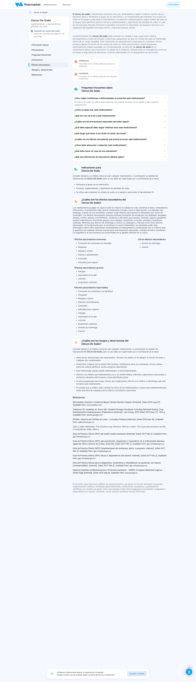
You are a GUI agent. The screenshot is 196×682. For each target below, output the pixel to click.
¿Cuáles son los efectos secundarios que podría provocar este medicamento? (111, 139)
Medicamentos (50, 5)
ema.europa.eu (131, 473)
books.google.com (95, 415)
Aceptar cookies (136, 673)
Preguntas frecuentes (41, 55)
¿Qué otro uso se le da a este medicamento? (95, 116)
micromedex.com (94, 405)
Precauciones (38, 50)
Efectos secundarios (41, 65)
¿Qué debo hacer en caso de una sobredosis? (96, 151)
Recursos (67, 5)
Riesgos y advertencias (42, 70)
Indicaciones (37, 60)
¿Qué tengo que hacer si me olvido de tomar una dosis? (100, 133)
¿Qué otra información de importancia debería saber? (99, 157)
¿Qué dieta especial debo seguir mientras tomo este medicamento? (106, 127)
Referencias (37, 75)
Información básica (40, 45)
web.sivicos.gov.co (86, 422)
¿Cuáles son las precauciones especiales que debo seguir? (102, 122)
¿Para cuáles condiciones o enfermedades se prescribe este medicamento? (110, 98)
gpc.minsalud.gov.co (81, 436)
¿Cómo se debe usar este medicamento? (93, 110)
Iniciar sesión (173, 4)
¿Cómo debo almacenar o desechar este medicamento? (100, 145)
